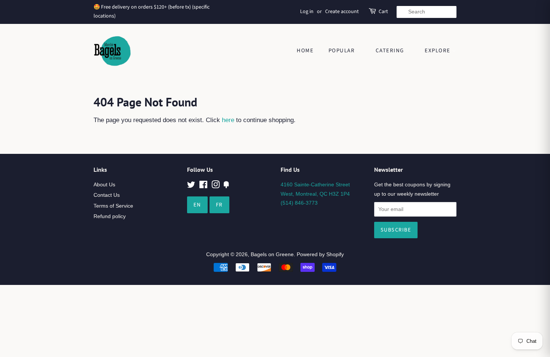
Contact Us (107, 195)
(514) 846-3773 (299, 203)
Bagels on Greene (272, 254)
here (228, 120)
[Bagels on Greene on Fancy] (226, 186)
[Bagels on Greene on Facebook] (203, 186)
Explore (438, 51)
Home (305, 51)
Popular (343, 51)
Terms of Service (113, 206)
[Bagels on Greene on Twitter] (191, 186)
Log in (307, 11)
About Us (104, 184)
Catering (391, 51)
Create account (342, 11)
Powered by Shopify (320, 254)
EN (197, 205)
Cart (383, 11)
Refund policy (110, 216)
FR (219, 205)
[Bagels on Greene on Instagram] (215, 186)
